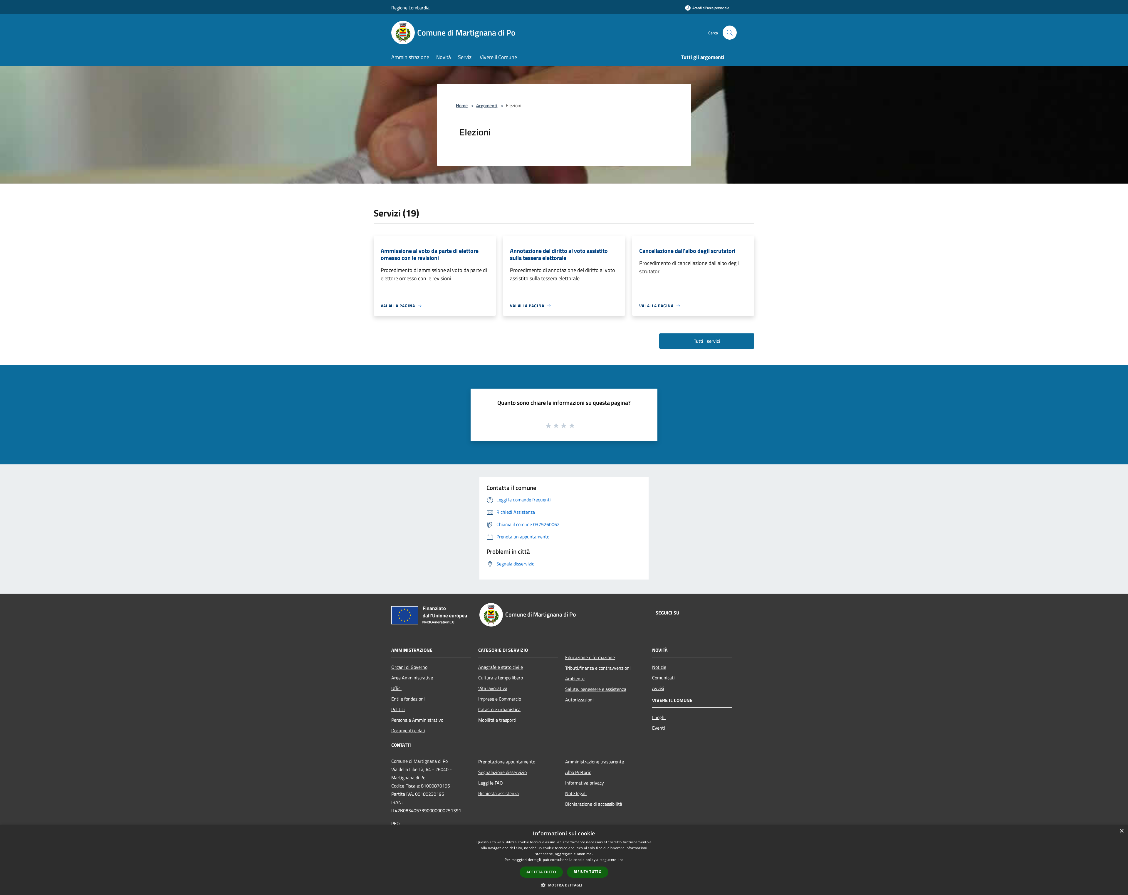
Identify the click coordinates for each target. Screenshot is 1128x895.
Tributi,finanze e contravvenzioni (598, 667)
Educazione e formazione (590, 657)
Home (462, 105)
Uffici (396, 688)
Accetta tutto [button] (541, 871)
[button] (563, 885)
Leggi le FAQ (490, 782)
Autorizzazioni (579, 699)
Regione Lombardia (410, 7)
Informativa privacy (584, 782)
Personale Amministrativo (417, 719)
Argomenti (486, 105)
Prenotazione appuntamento (506, 761)
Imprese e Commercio (499, 698)
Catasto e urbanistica (499, 709)
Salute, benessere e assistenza (595, 689)
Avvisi (658, 688)
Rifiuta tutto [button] (588, 871)
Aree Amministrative (412, 677)
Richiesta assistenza (498, 793)
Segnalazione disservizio (502, 772)
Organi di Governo (409, 667)
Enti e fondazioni (408, 698)
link (620, 859)
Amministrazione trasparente (594, 761)
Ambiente (575, 678)
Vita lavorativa (492, 688)
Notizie (659, 667)
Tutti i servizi (707, 341)
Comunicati (663, 677)
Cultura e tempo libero (500, 677)
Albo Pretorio (578, 772)
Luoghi (659, 717)
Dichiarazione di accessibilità (593, 803)
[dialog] (564, 860)
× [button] (1121, 831)
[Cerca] (730, 33)
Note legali (576, 793)
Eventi (658, 727)
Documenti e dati (408, 730)
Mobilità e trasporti (497, 719)
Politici (398, 709)
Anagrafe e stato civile (500, 667)
